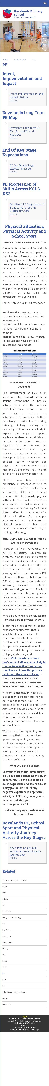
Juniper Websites (33, 1021)
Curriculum (20, 60)
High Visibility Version (24, 1023)
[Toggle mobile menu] (3, 3)
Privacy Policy (17, 1030)
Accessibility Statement (24, 1027)
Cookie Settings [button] (31, 1030)
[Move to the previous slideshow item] (44, 42)
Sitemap (25, 1025)
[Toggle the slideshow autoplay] (44, 36)
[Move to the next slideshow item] (44, 48)
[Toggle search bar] (38, 3)
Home (5, 60)
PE (34, 60)
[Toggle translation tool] (45, 3)
